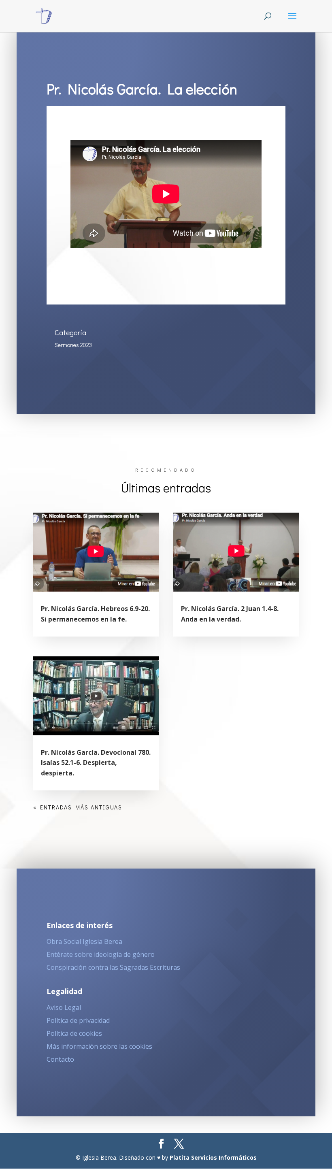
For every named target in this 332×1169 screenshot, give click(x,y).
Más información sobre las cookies (99, 1046)
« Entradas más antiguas (77, 807)
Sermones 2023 (73, 345)
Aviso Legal (64, 1007)
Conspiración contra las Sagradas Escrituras (113, 967)
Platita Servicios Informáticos (213, 1157)
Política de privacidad (78, 1020)
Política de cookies (74, 1033)
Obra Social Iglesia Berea (84, 941)
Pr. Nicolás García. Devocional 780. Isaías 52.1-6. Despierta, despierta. (96, 762)
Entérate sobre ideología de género (101, 954)
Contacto (60, 1059)
